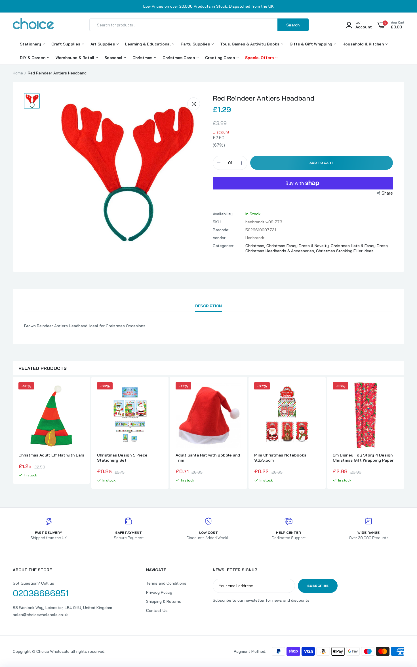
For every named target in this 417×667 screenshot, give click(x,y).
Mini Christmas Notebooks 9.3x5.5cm (280, 458)
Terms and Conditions (166, 583)
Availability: (223, 213)
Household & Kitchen (363, 44)
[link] (79, 392)
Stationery (31, 44)
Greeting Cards (220, 57)
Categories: (223, 245)
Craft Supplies (66, 44)
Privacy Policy (159, 592)
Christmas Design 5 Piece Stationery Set (122, 458)
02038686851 (41, 593)
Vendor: (219, 237)
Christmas (142, 57)
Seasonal (113, 57)
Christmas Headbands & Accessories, (280, 250)
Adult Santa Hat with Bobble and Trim (208, 458)
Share (387, 193)
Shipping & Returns (163, 601)
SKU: (217, 221)
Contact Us (157, 610)
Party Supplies (196, 44)
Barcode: (221, 229)
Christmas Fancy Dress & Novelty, (298, 245)
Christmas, (255, 245)
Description (208, 306)
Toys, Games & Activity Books (250, 44)
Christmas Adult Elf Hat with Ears (51, 455)
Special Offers (260, 57)
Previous (13, 433)
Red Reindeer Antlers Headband (263, 98)
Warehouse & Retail (75, 57)
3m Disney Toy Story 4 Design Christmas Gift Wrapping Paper (363, 458)
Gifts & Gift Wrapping (311, 44)
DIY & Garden (33, 57)
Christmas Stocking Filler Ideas (345, 250)
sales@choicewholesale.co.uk (40, 614)
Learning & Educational (148, 44)
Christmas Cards (179, 57)
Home (18, 73)
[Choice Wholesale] (33, 24)
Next (404, 433)
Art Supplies (103, 44)
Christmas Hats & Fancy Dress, (360, 245)
